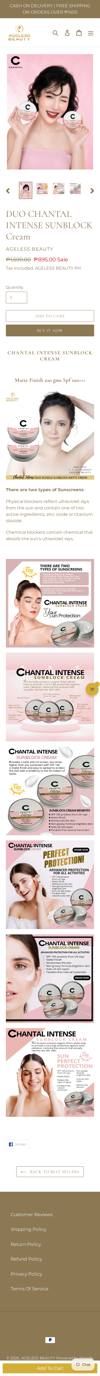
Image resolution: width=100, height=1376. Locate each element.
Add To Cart (50, 1368)
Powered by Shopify (75, 1358)
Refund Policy (26, 1259)
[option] (25, 190)
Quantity (14, 287)
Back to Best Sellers (54, 1171)
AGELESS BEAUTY (38, 1358)
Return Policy (26, 1244)
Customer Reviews (32, 1214)
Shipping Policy (28, 1229)
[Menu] (91, 33)
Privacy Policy (26, 1274)
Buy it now (50, 330)
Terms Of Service (29, 1288)
